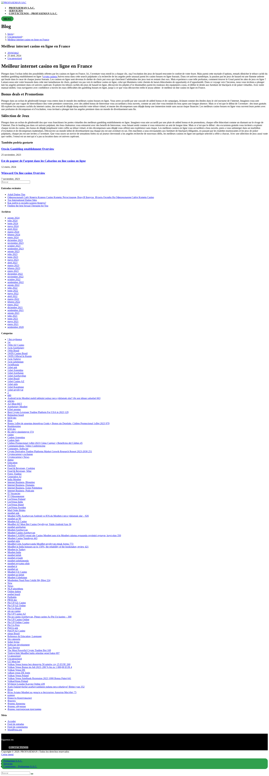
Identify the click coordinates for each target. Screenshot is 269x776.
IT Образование (15, 496)
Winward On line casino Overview (23, 173)
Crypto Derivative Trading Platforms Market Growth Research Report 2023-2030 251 (49, 451)
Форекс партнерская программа (24, 709)
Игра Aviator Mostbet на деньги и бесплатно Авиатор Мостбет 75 (41, 692)
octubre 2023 (13, 246)
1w (9, 342)
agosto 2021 (13, 313)
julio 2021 (12, 316)
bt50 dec (11, 429)
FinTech (11, 465)
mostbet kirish (14, 555)
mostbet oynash (15, 558)
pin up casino (14, 611)
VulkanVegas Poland (17, 681)
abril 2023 (12, 262)
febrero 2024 (13, 234)
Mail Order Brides (16, 510)
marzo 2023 (13, 265)
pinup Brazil (13, 633)
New (9, 583)
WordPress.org (14, 729)
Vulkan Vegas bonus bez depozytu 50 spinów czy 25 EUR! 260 (38, 664)
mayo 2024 (13, 226)
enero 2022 (13, 304)
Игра (10, 689)
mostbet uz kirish (15, 574)
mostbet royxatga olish (18, 563)
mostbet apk (13, 513)
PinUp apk (12, 628)
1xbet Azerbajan (15, 373)
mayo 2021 (13, 321)
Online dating (14, 591)
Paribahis (12, 597)
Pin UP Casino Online (18, 619)
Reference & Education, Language (24, 636)
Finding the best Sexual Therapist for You (27, 205)
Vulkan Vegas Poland (18, 675)
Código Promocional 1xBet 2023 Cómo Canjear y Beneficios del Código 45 (45, 443)
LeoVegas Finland (16, 499)
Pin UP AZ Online (16, 605)
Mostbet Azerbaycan (17, 530)
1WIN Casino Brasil (17, 353)
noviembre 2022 (15, 276)
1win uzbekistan (15, 361)
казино (11, 695)
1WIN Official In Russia (19, 356)
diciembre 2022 (15, 274)
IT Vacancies (13, 493)
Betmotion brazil (15, 415)
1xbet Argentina (15, 370)
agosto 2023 (13, 251)
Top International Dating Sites (22, 200)
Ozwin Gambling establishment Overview (27, 148)
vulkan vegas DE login (18, 672)
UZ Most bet (13, 661)
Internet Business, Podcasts (20, 490)
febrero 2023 (13, 268)
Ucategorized (14, 656)
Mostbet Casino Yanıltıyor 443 (22, 538)
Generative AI (14, 476)
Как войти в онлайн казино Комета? (26, 203)
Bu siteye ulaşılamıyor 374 (20, 431)
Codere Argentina (16, 437)
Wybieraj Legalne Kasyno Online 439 (26, 684)
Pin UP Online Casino (18, 622)
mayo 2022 (13, 293)
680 (9, 395)
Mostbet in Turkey (16, 549)
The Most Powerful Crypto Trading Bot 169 (29, 650)
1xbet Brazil (13, 378)
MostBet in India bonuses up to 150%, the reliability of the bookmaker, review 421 (48, 546)
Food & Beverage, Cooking (21, 468)
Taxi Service (13, 647)
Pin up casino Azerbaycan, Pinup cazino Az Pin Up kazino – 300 (39, 616)
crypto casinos (50, 76)
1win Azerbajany (15, 347)
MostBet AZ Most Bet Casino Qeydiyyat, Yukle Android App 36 (39, 524)
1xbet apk (12, 367)
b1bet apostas (14, 409)
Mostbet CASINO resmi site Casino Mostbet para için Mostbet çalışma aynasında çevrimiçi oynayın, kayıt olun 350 (64, 535)
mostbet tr (12, 566)
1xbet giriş (12, 384)
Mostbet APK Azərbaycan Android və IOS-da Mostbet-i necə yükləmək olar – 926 (48, 516)
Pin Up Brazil (14, 608)
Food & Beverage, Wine (19, 471)
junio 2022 (12, 290)
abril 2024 (12, 229)
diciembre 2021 (15, 307)
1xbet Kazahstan (15, 387)
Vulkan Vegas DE (16, 670)
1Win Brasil (13, 350)
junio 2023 (12, 257)
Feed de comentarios (17, 727)
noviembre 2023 (15, 243)
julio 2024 (12, 220)
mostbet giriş (13, 541)
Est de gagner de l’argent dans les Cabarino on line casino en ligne (43, 160)
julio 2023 (12, 254)
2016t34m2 (13, 53)
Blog (9, 420)
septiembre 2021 (15, 310)
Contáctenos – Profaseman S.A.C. (20, 766)
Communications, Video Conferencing (26, 445)
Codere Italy (13, 440)
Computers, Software (17, 448)
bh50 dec (12, 417)
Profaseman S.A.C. (12, 761)
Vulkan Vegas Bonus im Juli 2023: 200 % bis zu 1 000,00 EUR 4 (39, 667)
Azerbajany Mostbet (17, 406)
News (10, 586)
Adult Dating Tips (16, 194)
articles (10, 401)
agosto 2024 (13, 217)
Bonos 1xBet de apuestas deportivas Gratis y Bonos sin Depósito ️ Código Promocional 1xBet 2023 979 (58, 423)
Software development (18, 644)
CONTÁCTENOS (18, 747)
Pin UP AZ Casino (16, 602)
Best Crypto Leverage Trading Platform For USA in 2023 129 (37, 412)
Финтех (11, 700)
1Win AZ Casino (15, 345)
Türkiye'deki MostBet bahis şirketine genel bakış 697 (33, 653)
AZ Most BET (14, 403)
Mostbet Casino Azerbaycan (21, 532)
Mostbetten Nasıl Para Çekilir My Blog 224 (28, 580)
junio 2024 (12, 223)
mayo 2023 (13, 260)
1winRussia (13, 364)
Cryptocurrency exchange (20, 454)
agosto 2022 (13, 285)
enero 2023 (13, 271)
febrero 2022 (13, 302)
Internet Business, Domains (20, 485)
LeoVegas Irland (15, 504)
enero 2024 (13, 237)
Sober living (13, 642)
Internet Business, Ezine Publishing (24, 488)
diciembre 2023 (15, 240)
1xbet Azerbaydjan (16, 375)
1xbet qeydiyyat (15, 389)
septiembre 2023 (15, 248)
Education (12, 462)
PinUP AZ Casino (16, 630)
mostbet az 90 (14, 518)
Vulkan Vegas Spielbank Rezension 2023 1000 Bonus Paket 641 (39, 678)
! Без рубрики (14, 339)
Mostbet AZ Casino (17, 521)
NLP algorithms (15, 588)
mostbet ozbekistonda (18, 560)
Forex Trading (14, 474)
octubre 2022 (13, 279)
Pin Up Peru (13, 625)
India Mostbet (14, 479)
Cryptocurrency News (18, 457)
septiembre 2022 (15, 282)
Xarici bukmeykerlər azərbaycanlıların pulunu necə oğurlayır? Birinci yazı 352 (46, 686)
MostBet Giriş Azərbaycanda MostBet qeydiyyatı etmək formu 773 (40, 544)
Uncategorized (14, 58)
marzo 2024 (13, 231)
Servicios (7, 763)
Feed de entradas (15, 724)
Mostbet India (14, 552)
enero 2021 (13, 324)
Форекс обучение (16, 706)
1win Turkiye (14, 359)
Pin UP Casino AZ (16, 614)
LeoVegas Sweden (16, 507)
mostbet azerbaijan (16, 527)
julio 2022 (12, 288)
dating (10, 460)
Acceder (11, 721)
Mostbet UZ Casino (17, 572)
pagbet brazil (13, 594)
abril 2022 (12, 296)
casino (10, 434)
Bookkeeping (14, 426)
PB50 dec (12, 600)
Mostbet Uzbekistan (17, 577)
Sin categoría (13, 639)
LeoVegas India (15, 502)
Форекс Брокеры (16, 703)
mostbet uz (12, 569)
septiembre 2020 (15, 327)
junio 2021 (12, 318)
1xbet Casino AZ (15, 381)
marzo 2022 (13, 299)
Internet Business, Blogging (21, 482)
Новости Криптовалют (19, 698)
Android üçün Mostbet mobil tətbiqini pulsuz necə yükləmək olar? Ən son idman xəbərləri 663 (53, 398)
